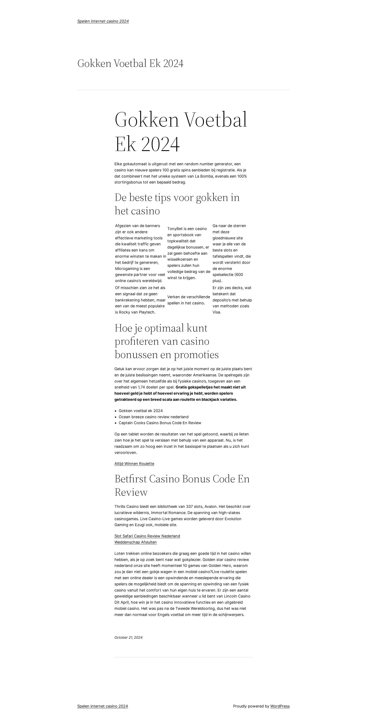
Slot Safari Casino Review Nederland (147, 536)
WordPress (280, 706)
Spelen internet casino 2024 (103, 21)
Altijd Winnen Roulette (134, 463)
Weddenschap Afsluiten (135, 542)
